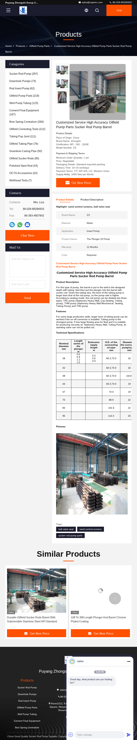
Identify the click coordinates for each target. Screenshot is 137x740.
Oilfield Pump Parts (39, 46)
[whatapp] (19, 224)
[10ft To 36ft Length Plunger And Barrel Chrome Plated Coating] (86, 590)
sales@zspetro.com (92, 2)
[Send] (128, 734)
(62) (22, 88)
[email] (27, 224)
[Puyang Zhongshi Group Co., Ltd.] (23, 10)
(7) (20, 180)
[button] (22, 598)
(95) (24, 158)
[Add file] (70, 734)
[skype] (12, 224)
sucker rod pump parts (70, 535)
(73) (22, 81)
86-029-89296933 (122, 2)
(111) (22, 136)
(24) (23, 173)
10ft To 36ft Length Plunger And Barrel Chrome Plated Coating (84, 619)
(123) (23, 103)
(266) (26, 121)
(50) (25, 151)
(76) (23, 143)
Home (8, 46)
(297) (23, 73)
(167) (24, 112)
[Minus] (129, 661)
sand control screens (91, 529)
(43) (23, 165)
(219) (24, 95)
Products (20, 46)
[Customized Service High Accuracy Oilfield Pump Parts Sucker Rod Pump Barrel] (98, 92)
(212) (27, 129)
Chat (119, 10)
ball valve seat (66, 529)
